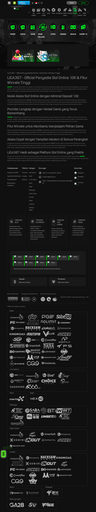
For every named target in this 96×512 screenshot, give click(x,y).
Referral (24, 180)
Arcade (70, 13)
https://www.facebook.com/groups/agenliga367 (57, 182)
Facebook (80, 184)
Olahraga (59, 13)
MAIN (23, 55)
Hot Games (34, 14)
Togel (53, 13)
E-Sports (80, 14)
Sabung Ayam (85, 14)
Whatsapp (80, 178)
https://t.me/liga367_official (51, 173)
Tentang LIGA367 (12, 173)
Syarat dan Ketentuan (14, 176)
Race (48, 13)
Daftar (83, 3)
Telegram (81, 173)
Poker (75, 13)
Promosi (24, 173)
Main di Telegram (23, 2)
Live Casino (44, 14)
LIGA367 (9, 87)
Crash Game (65, 14)
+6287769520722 (48, 177)
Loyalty (24, 176)
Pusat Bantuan (12, 180)
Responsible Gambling (11, 184)
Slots (38, 13)
